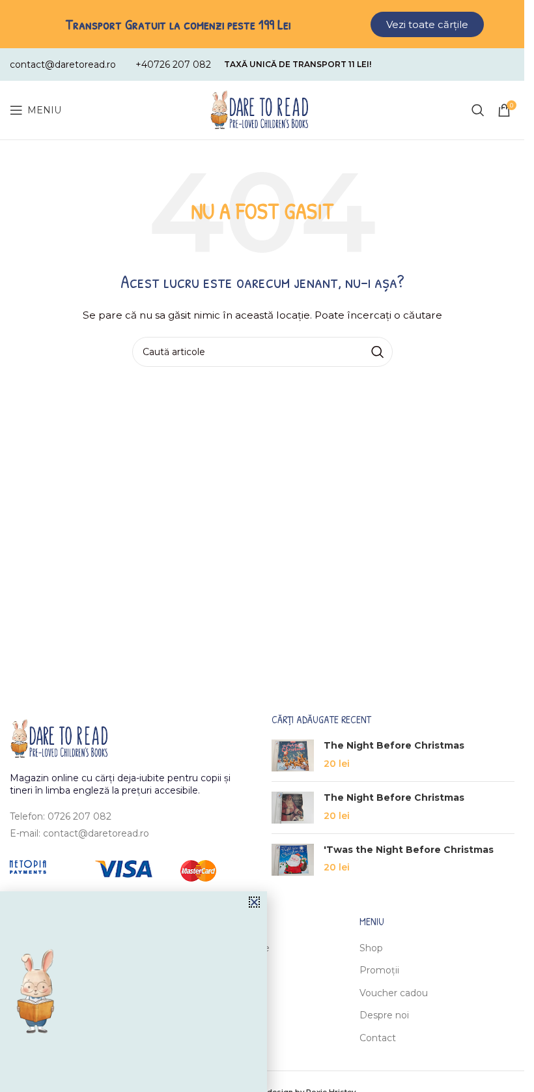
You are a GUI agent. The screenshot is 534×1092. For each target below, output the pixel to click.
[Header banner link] (262, 24)
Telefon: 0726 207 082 (60, 816)
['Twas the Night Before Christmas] (293, 860)
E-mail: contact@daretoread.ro (79, 833)
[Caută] (478, 110)
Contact (377, 1038)
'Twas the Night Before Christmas (409, 849)
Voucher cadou (393, 993)
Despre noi (384, 1015)
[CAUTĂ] (378, 352)
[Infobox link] (63, 64)
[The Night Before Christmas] (293, 755)
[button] (254, 902)
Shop (371, 948)
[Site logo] (259, 109)
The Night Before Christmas (394, 745)
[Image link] (58, 737)
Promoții (379, 970)
